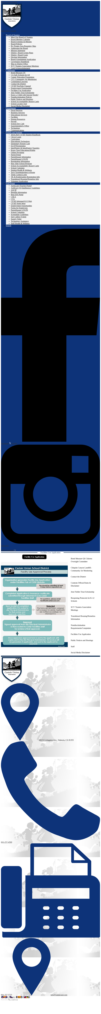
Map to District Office (19, 64)
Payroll (13, 121)
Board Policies (16, 44)
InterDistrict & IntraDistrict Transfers (25, 148)
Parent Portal (16, 155)
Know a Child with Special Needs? (24, 95)
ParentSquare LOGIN (19, 159)
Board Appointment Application (23, 59)
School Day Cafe (17, 124)
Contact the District (18, 84)
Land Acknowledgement (20, 68)
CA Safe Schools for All (20, 75)
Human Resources (18, 119)
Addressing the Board (19, 48)
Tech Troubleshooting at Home (23, 172)
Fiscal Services (16, 110)
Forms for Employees (19, 208)
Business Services (18, 113)
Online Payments (17, 152)
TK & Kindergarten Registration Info (25, 177)
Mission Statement (18, 50)
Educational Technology (20, 141)
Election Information (19, 57)
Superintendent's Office (20, 126)
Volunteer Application (19, 181)
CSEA (13, 197)
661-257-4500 (6, 842)
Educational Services (19, 115)
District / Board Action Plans (22, 53)
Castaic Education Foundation (22, 77)
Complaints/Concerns (19, 82)
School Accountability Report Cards (25, 101)
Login (5, 548)
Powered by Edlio (9, 999)
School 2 (11, 997)
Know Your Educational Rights (23, 150)
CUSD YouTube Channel (21, 86)
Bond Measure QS (18, 73)
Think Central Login (19, 175)
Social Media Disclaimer (20, 106)
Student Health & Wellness (21, 170)
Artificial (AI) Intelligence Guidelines (25, 188)
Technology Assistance (20, 221)
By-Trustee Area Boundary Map (23, 46)
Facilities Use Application (21, 90)
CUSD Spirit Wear (18, 203)
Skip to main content (9, 2)
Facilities (14, 117)
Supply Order (16, 219)
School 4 (26, 997)
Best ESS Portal (17, 195)
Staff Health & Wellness (20, 223)
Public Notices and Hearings (22, 99)
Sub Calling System (18, 217)
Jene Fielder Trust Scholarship (22, 93)
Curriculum (15, 139)
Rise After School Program (21, 164)
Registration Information (20, 161)
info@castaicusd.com (59, 995)
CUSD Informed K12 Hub (21, 201)
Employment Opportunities (21, 88)
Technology (15, 128)
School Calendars (18, 168)
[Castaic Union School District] (12, 16)
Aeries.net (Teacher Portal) (21, 186)
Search (8, 226)
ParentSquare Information (21, 157)
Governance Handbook (20, 62)
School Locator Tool (19, 104)
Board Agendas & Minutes (21, 42)
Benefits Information (19, 192)
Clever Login (16, 137)
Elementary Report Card (20, 144)
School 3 (19, 997)
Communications (17, 130)
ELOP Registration (18, 146)
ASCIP (14, 190)
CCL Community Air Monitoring (24, 79)
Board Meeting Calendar (20, 39)
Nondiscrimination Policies (21, 97)
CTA (13, 199)
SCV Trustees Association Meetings (25, 66)
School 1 (4, 997)
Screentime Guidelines (19, 215)
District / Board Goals (19, 55)
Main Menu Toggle (8, 31)
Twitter (14, 443)
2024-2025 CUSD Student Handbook (25, 135)
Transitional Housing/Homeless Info (25, 179)
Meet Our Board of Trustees (22, 37)
